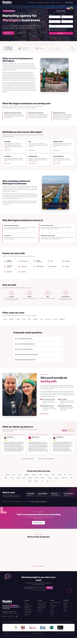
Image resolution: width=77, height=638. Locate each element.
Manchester (11, 319)
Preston (36, 477)
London (23, 319)
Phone (50, 24)
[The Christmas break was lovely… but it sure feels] (69, 558)
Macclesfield (26, 474)
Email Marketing (43, 501)
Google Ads (32, 501)
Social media (27, 607)
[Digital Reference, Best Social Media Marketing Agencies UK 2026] (23, 627)
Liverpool (18, 319)
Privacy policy (44, 590)
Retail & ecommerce (41, 607)
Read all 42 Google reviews (28, 458)
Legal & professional (42, 605)
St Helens (18, 477)
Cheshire (5, 319)
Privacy (59, 633)
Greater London (47, 621)
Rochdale (59, 474)
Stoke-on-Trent (48, 319)
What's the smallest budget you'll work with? (25, 359)
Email (50, 19)
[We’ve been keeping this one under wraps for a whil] (69, 546)
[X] (11, 616)
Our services (19, 32)
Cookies (63, 633)
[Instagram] (6, 616)
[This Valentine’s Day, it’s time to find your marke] (44, 558)
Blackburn (43, 477)
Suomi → (65, 609)
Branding (37, 501)
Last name (63, 14)
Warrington (35, 319)
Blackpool (49, 477)
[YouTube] (17, 616)
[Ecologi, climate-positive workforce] (52, 627)
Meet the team (53, 605)
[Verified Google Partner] (15, 627)
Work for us (53, 612)
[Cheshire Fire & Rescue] (40, 48)
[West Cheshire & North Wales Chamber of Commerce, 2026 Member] (32, 627)
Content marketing (28, 611)
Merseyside (37, 621)
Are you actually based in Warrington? (23, 338)
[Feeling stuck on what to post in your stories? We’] (8, 546)
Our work (52, 607)
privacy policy (62, 30)
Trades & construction (42, 602)
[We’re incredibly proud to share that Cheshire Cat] (20, 558)
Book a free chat (7, 32)
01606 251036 (5, 613)
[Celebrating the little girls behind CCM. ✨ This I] (32, 558)
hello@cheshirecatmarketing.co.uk (9, 611)
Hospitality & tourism (42, 604)
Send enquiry (60, 33)
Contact (52, 611)
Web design (27, 604)
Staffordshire (62, 319)
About (57, 2)
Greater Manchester (31, 621)
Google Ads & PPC (28, 605)
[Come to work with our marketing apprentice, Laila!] (20, 546)
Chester (29, 319)
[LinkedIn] (9, 616)
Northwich (8, 474)
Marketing (40, 2)
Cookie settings (72, 633)
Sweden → (65, 611)
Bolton (70, 474)
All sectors (40, 611)
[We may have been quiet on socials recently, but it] (8, 558)
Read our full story (44, 413)
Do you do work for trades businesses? (24, 349)
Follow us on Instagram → (38, 566)
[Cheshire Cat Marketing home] (7, 2)
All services (27, 614)
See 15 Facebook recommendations (47, 458)
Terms (67, 633)
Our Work (52, 2)
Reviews (52, 609)
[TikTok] (14, 616)
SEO (25, 602)
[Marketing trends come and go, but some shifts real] (56, 558)
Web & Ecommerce (32, 2)
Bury (65, 474)
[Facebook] (3, 616)
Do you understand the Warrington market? (25, 344)
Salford (40, 474)
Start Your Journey (69, 2)
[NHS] (7, 48)
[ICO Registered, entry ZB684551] (43, 627)
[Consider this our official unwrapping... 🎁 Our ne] (56, 546)
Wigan (6, 477)
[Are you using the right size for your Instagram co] (44, 546)
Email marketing (28, 609)
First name (51, 14)
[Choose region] (61, 3)
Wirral (24, 477)
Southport (55, 319)
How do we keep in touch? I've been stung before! (26, 354)
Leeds (71, 477)
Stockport (47, 474)
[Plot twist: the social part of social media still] (32, 546)
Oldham (53, 474)
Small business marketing (56, 602)
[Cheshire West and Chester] (24, 48)
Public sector (40, 609)
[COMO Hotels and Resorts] (56, 48)
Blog (51, 614)
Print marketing (28, 612)
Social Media (46, 2)
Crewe (41, 319)
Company (63, 19)
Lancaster (56, 477)
